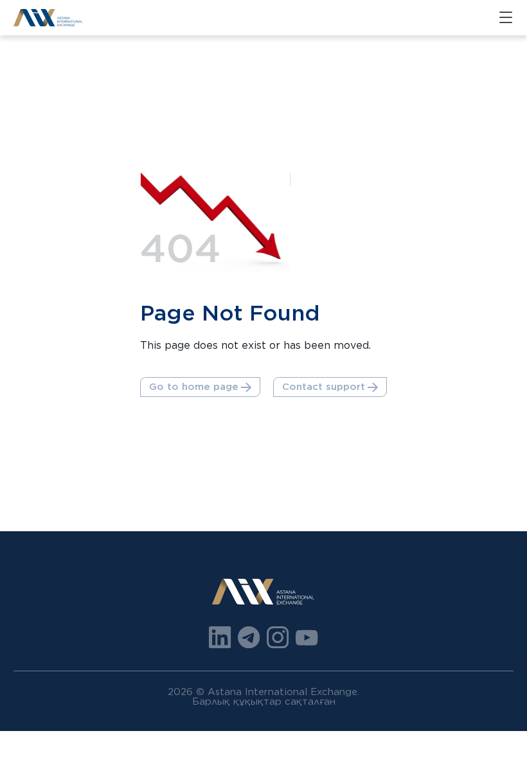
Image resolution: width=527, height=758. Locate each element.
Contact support (323, 386)
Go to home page (193, 386)
